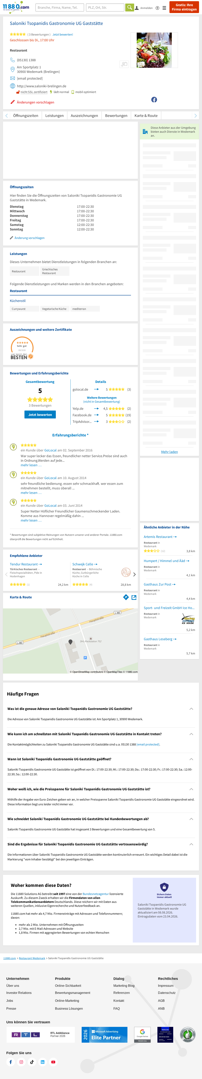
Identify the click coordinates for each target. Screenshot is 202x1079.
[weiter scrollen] (195, 115)
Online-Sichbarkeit (68, 985)
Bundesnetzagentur (96, 894)
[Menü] (166, 8)
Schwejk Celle (82, 564)
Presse (11, 1008)
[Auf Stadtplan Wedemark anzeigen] (134, 597)
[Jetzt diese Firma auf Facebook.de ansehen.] (96, 414)
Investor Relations (19, 992)
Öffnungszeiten (25, 115)
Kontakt (118, 1000)
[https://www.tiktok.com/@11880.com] (32, 1062)
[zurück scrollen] (6, 115)
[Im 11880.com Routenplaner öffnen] (126, 596)
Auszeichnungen (84, 115)
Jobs (9, 1000)
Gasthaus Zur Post (157, 584)
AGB (161, 1000)
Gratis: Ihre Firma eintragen (184, 7)
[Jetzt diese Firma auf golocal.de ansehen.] (96, 389)
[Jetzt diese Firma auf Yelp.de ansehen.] (96, 408)
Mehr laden (169, 451)
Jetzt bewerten (40, 414)
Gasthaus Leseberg (158, 639)
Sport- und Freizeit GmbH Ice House (169, 607)
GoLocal (50, 450)
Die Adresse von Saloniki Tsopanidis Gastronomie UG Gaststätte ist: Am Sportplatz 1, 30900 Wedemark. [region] (75, 719)
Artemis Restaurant (158, 536)
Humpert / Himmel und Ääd (164, 560)
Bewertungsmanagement (72, 992)
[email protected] (148, 744)
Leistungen (54, 115)
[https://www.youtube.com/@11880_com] (53, 1062)
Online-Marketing (67, 1000)
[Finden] (129, 7)
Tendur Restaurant (24, 564)
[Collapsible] (191, 709)
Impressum (165, 985)
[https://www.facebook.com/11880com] (10, 1062)
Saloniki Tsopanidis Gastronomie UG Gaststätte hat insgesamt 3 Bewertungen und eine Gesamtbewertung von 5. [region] (81, 829)
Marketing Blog (124, 985)
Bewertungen (116, 115)
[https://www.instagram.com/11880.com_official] (21, 1062)
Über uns (12, 985)
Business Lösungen (69, 1008)
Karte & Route (146, 115)
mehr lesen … (31, 465)
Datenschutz (167, 992)
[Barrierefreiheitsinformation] (159, 8)
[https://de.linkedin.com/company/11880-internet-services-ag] (42, 1062)
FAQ (116, 1008)
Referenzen (121, 992)
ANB (161, 1008)
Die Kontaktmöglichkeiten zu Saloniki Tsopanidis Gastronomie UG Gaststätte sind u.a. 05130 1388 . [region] (83, 744)
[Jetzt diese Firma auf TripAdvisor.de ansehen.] (96, 421)
